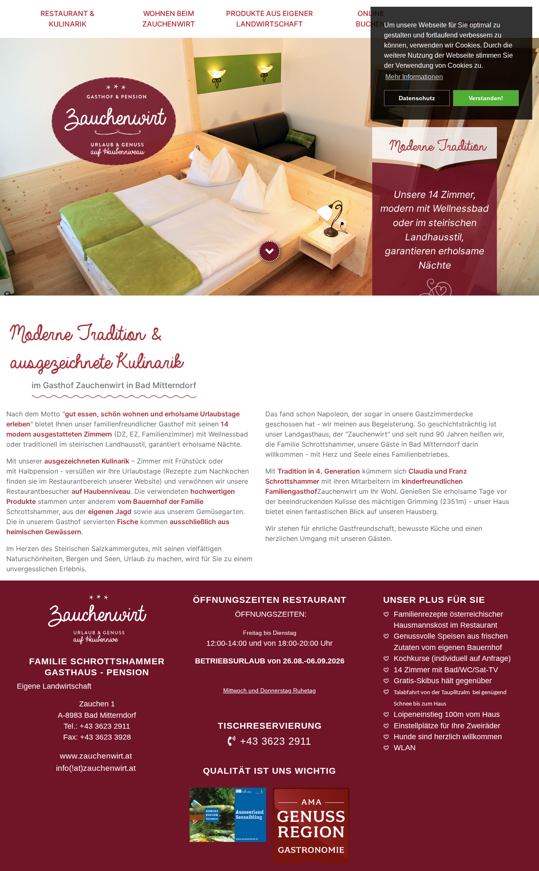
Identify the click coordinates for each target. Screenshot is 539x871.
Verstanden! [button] (486, 98)
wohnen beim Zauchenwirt (168, 18)
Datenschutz (417, 98)
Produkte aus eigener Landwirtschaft (269, 18)
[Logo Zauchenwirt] (114, 121)
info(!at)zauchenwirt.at (96, 767)
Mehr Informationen (414, 76)
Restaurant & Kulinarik (67, 18)
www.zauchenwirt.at (96, 755)
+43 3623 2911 (275, 741)
